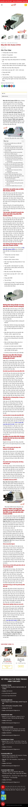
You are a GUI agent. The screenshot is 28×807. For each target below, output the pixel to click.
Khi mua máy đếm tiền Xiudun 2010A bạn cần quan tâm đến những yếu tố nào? (14, 156)
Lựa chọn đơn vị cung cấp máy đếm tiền (15, 162)
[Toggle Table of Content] (22, 141)
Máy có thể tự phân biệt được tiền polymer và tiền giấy (15, 168)
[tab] (14, 93)
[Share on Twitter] (7, 86)
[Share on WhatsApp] (2, 86)
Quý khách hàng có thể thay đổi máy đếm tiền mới (15, 183)
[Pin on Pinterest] (11, 86)
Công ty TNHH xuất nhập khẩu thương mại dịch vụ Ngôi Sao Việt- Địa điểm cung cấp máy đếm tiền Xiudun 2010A (14, 176)
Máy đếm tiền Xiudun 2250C (7, 659)
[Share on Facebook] (4, 86)
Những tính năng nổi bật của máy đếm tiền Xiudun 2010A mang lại (13, 153)
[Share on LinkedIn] (14, 86)
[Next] (25, 21)
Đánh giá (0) (5, 96)
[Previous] (3, 21)
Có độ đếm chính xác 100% (12, 172)
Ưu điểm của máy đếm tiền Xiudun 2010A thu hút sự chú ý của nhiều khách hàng (14, 165)
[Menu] (2, 5)
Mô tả (3, 93)
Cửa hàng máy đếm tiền (9, 789)
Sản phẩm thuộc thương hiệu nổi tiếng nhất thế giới (14, 170)
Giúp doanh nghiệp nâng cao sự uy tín (14, 185)
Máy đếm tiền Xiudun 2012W (20, 659)
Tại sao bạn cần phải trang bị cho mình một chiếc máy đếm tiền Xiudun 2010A (14, 147)
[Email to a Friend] (9, 86)
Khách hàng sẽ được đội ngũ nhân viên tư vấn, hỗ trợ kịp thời (15, 181)
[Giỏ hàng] (26, 5)
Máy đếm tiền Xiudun (12, 42)
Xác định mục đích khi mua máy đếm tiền (15, 158)
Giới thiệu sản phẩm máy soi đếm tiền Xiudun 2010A (13, 144)
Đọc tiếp (21, 666)
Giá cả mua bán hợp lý (11, 178)
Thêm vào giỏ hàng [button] (7, 667)
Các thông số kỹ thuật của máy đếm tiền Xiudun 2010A (14, 150)
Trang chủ (3, 42)
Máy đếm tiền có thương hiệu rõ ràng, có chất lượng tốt (15, 160)
